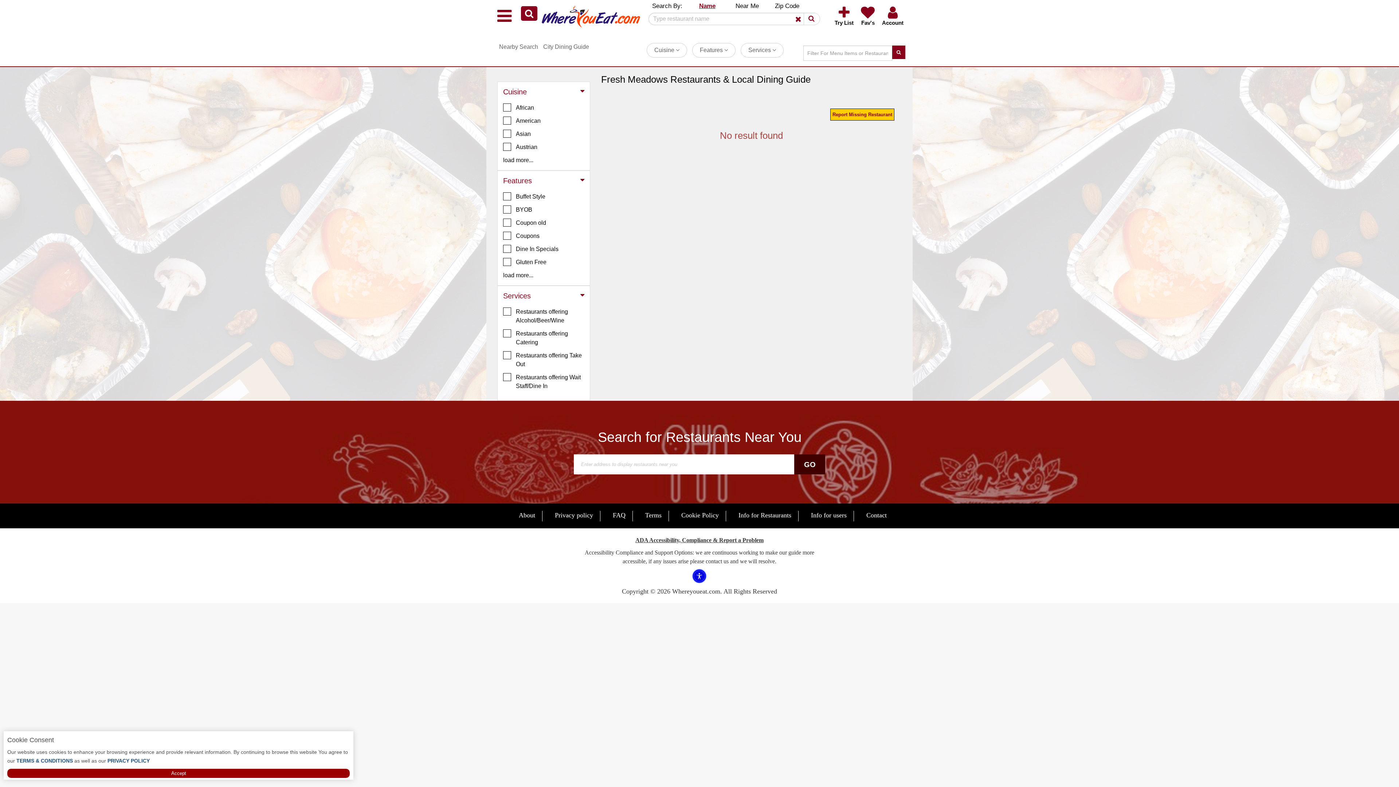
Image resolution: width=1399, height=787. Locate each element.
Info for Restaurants (764, 515)
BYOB (524, 210)
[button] (529, 13)
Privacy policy (574, 515)
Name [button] (707, 6)
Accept (178, 773)
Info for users (829, 515)
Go (810, 465)
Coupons (528, 236)
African (525, 108)
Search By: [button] (667, 6)
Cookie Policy (700, 515)
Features (712, 50)
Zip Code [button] (787, 6)
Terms (653, 515)
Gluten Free (531, 262)
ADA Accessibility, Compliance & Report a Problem (699, 540)
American (528, 121)
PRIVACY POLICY (128, 761)
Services (760, 50)
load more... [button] (518, 160)
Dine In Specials (537, 249)
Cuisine (665, 50)
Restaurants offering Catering (542, 337)
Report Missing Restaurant (862, 114)
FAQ (619, 515)
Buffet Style (530, 196)
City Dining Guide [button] (566, 47)
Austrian (526, 147)
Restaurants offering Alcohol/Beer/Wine (542, 316)
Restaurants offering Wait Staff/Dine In (548, 381)
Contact (876, 515)
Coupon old (531, 223)
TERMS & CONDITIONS (44, 761)
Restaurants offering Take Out (549, 359)
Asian (523, 134)
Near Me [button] (747, 6)
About (527, 515)
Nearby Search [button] (518, 47)
